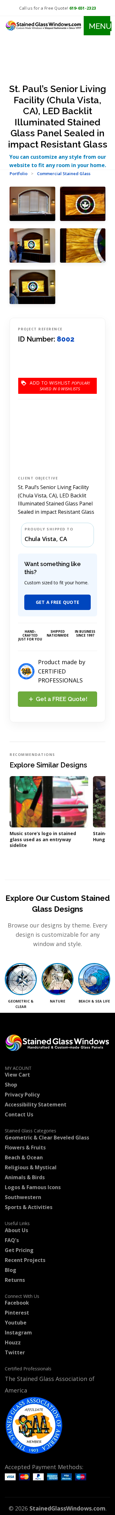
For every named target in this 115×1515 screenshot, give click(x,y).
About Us (16, 1230)
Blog (10, 1270)
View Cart (17, 1074)
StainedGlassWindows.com (67, 1508)
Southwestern (23, 1197)
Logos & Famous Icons (33, 1187)
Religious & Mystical (31, 1167)
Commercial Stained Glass (63, 173)
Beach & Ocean (24, 1157)
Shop (11, 1084)
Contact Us (19, 1114)
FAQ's (12, 1240)
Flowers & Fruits (25, 1147)
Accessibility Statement (35, 1104)
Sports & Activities (28, 1207)
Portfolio (18, 173)
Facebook (17, 1302)
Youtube (16, 1322)
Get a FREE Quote (58, 602)
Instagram (18, 1332)
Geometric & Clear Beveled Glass (47, 1137)
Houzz (13, 1342)
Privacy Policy (22, 1094)
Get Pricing (19, 1250)
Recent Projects (25, 1260)
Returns (15, 1279)
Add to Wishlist (50, 386)
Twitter (15, 1352)
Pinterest (17, 1312)
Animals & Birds (25, 1177)
